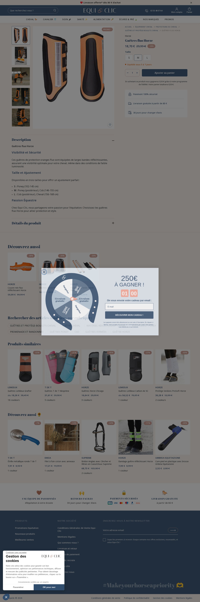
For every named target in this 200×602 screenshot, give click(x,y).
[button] (6, 597)
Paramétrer (18, 587)
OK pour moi (49, 587)
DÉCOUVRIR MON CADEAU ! (129, 314)
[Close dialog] (44, 271)
